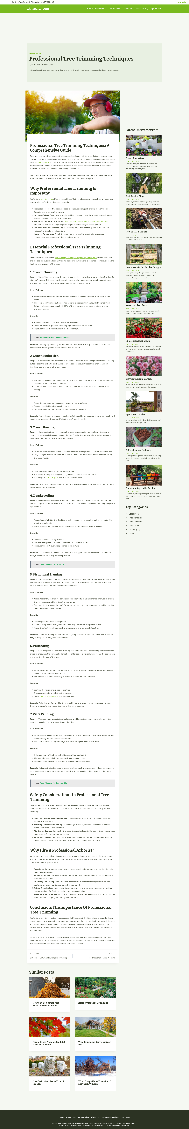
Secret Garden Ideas (136, 305)
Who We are (71, 1117)
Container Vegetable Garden (140, 488)
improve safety (42, 162)
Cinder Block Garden (136, 158)
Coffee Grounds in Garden (139, 450)
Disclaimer (95, 1117)
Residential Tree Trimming (93, 1002)
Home (90, 9)
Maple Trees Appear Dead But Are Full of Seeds (49, 1043)
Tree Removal (114, 9)
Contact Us (126, 1117)
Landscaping (134, 529)
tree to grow (52, 477)
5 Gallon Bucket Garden (138, 341)
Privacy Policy (83, 1117)
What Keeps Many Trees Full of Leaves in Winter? (95, 1082)
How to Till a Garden (136, 232)
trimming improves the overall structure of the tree (86, 221)
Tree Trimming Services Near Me (101, 956)
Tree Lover (134, 525)
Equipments (156, 9)
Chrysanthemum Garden (139, 379)
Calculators (134, 514)
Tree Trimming (141, 9)
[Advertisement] (94, 28)
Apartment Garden (136, 414)
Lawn (131, 533)
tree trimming (47, 199)
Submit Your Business (110, 1117)
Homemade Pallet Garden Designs (143, 267)
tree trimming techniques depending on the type (76, 257)
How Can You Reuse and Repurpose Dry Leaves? (46, 1004)
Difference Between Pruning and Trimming (48, 956)
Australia (182, 2)
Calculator (127, 9)
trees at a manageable (49, 696)
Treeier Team (35, 64)
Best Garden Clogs (135, 196)
